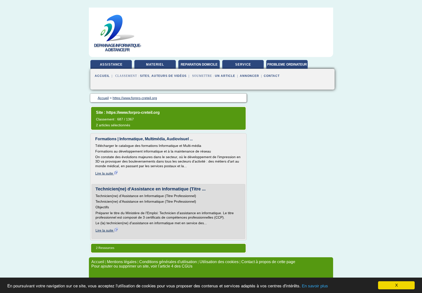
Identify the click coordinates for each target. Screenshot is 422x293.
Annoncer (249, 76)
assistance (111, 64)
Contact (272, 76)
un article (225, 76)
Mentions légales (122, 262)
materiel (155, 64)
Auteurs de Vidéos (169, 76)
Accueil (102, 76)
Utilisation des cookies (219, 262)
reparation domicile (199, 64)
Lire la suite (104, 173)
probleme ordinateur (287, 64)
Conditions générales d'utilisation (168, 262)
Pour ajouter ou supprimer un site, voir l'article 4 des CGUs (141, 266)
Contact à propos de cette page (268, 262)
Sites (144, 76)
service (243, 64)
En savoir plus (315, 286)
